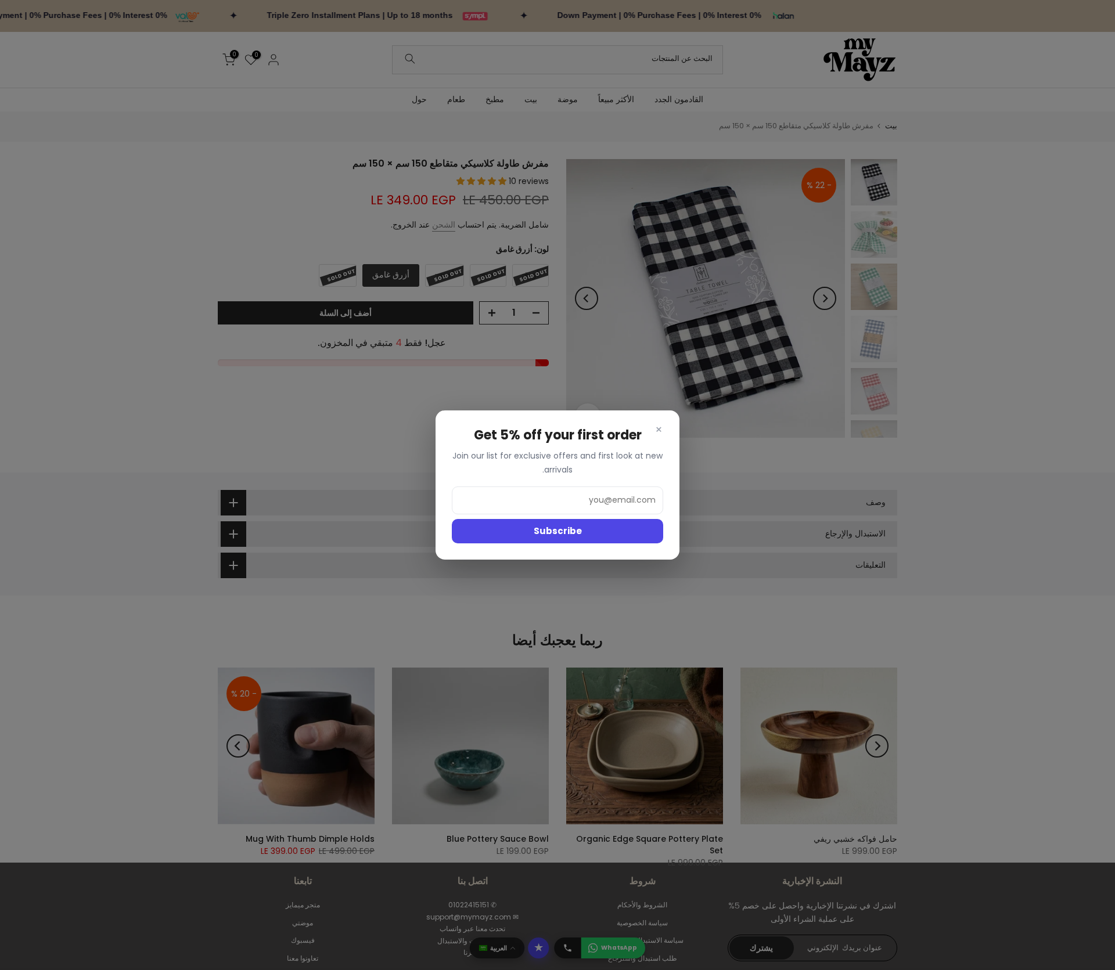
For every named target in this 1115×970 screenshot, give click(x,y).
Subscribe (558, 531)
